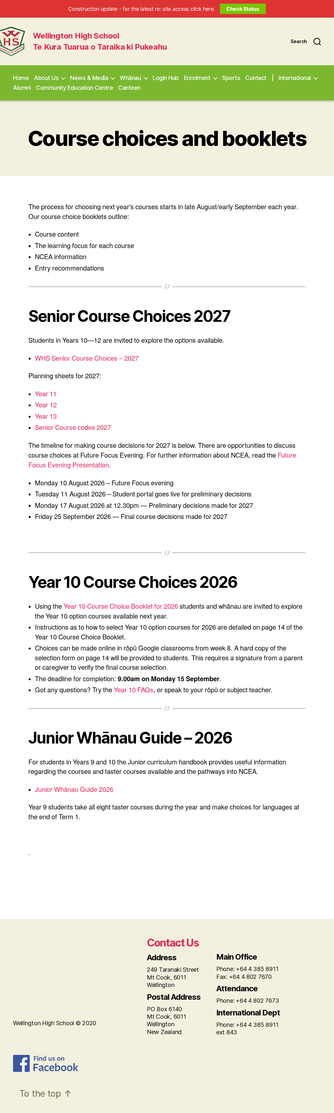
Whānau (130, 77)
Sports (231, 77)
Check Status (242, 9)
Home (21, 77)
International (295, 77)
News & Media (89, 77)
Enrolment (197, 77)
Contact (255, 77)
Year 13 (46, 417)
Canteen (129, 87)
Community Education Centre (74, 87)
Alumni (22, 87)
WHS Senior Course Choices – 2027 (87, 358)
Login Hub (166, 77)
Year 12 (46, 405)
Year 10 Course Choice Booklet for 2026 (121, 607)
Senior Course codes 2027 (73, 428)
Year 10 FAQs (133, 690)
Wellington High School (76, 36)
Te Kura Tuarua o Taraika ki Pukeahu (100, 47)
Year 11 (46, 394)
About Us (46, 77)
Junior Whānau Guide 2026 (74, 790)
